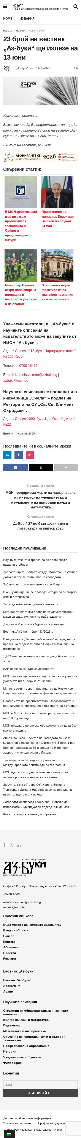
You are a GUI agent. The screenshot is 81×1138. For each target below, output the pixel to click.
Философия (12, 1062)
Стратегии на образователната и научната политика (35, 1012)
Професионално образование (26, 1046)
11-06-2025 (43, 68)
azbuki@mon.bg (15, 380)
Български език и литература (26, 1019)
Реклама (9, 958)
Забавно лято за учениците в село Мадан (32, 584)
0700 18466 (28, 366)
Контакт (9, 941)
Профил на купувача (51, 1123)
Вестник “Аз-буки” (17, 980)
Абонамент (11, 947)
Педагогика (12, 1025)
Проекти (9, 953)
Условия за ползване (17, 1123)
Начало (8, 30)
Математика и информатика (24, 1031)
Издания (27, 18)
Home (7, 18)
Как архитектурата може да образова (29, 814)
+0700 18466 (12, 894)
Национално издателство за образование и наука (40, 9)
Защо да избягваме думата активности (30, 604)
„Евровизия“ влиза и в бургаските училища (33, 624)
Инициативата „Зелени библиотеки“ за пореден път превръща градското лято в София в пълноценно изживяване (39, 644)
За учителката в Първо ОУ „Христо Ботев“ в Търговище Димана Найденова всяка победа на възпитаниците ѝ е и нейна (37, 789)
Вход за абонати (16, 930)
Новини (20, 30)
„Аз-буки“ (22, 68)
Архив (8, 991)
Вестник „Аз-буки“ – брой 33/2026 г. (28, 631)
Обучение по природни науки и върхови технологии (34, 1038)
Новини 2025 (37, 30)
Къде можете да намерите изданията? (32, 924)
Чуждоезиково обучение (22, 1057)
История (9, 1051)
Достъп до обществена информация (27, 1118)
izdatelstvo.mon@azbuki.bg (36, 375)
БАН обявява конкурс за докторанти (28, 668)
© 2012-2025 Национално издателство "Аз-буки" (33, 1129)
